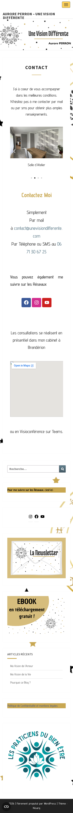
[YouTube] (42, 518)
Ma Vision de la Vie (20, 674)
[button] (14, 151)
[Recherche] (62, 469)
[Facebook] (26, 302)
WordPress (50, 803)
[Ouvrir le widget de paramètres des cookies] (6, 806)
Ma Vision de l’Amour (21, 666)
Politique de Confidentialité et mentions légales (32, 705)
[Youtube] (46, 302)
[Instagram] (36, 302)
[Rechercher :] (36, 469)
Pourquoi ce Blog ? (20, 682)
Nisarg (36, 807)
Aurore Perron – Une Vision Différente (29, 15)
